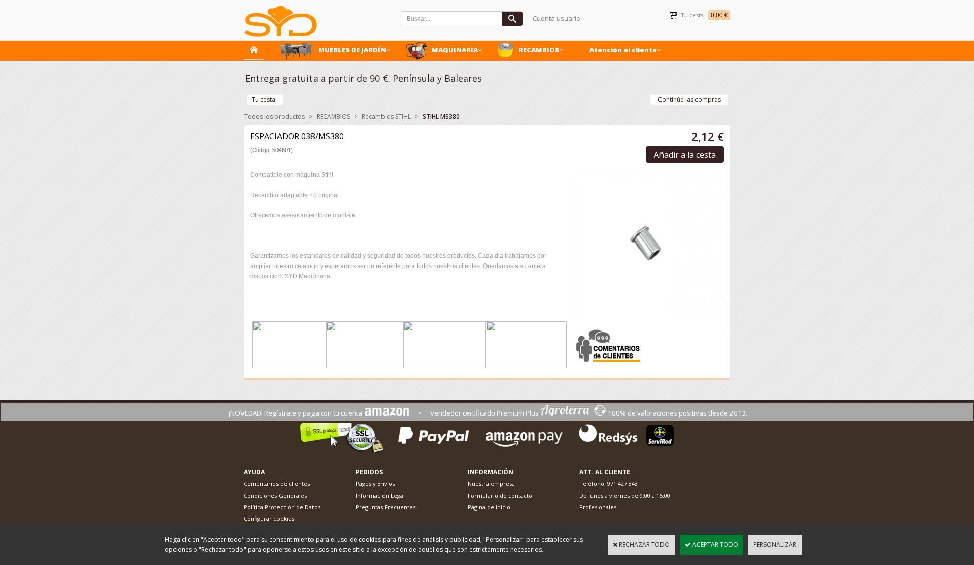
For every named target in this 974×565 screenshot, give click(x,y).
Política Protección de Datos (282, 507)
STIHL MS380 (441, 116)
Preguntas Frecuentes (385, 507)
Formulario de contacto (500, 495)
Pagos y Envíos (375, 483)
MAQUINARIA (455, 49)
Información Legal (380, 495)
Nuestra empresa (491, 483)
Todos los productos (274, 116)
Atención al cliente (623, 49)
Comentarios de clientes (277, 483)
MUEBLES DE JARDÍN (352, 49)
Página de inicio (489, 507)
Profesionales (597, 507)
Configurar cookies (269, 518)
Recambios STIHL (386, 116)
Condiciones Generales (275, 495)
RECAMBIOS (538, 49)
